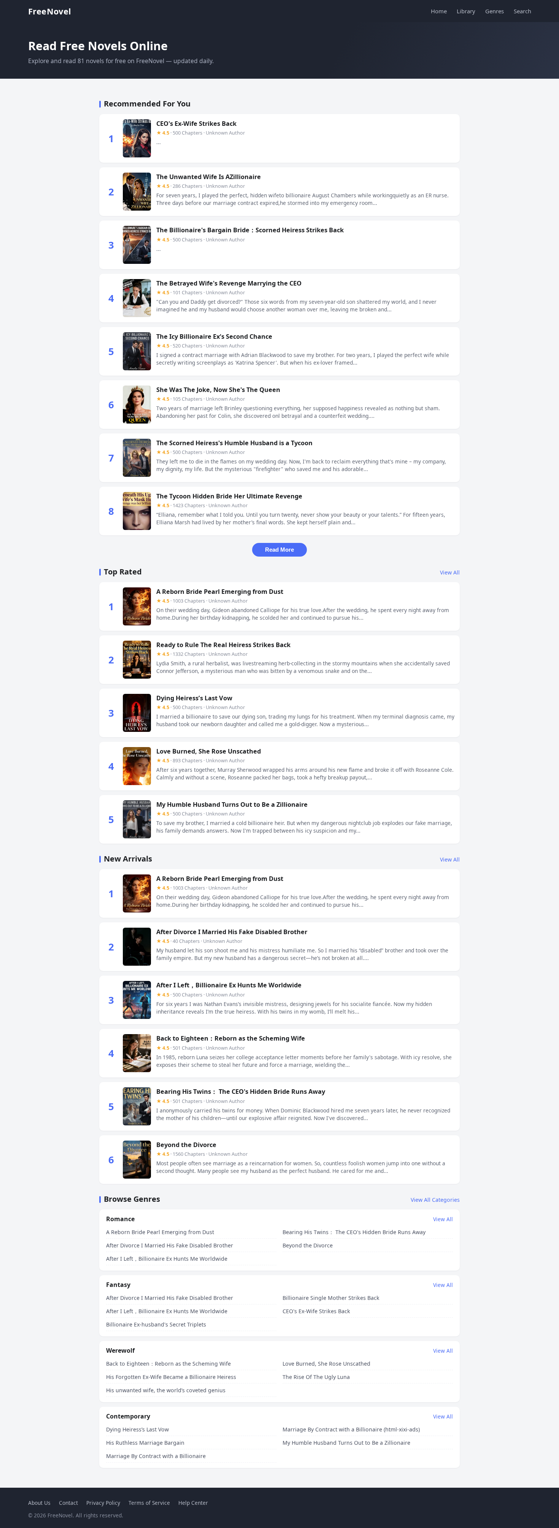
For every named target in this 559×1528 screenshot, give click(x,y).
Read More (279, 550)
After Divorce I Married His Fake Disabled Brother (169, 1245)
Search (522, 11)
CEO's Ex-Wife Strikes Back (316, 1311)
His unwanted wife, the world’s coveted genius (166, 1390)
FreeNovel (49, 11)
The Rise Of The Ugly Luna (316, 1376)
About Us (39, 1502)
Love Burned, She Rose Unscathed (326, 1363)
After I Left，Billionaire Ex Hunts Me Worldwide (166, 1258)
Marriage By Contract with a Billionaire (156, 1456)
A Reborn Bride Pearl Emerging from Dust (160, 1232)
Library (466, 11)
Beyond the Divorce (308, 1245)
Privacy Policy (103, 1502)
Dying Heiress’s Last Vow (137, 1429)
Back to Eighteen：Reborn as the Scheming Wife (168, 1363)
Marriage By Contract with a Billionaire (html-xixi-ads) (351, 1429)
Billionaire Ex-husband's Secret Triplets (156, 1324)
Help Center (193, 1502)
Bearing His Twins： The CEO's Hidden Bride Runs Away (354, 1232)
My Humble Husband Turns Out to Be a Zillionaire (346, 1442)
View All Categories (435, 1199)
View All (450, 572)
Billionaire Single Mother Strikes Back (331, 1297)
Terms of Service (149, 1502)
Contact (68, 1502)
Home (439, 11)
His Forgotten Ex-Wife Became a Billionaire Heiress (171, 1376)
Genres (494, 11)
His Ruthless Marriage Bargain (145, 1442)
